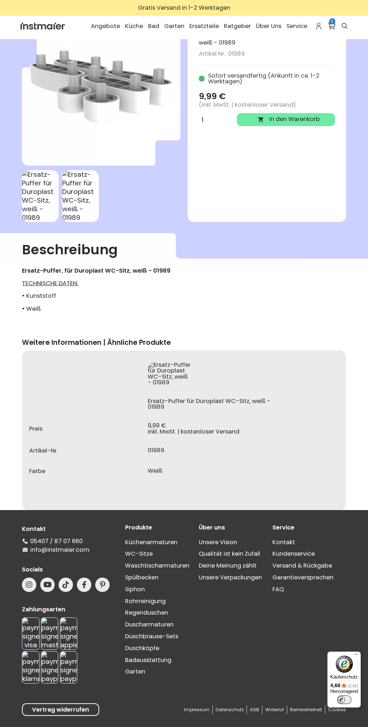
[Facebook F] (84, 585)
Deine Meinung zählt (228, 565)
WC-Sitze (139, 554)
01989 (156, 450)
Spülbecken (141, 577)
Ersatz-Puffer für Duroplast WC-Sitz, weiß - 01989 (209, 404)
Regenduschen (146, 612)
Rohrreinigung (145, 601)
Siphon (135, 589)
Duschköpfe (142, 648)
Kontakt (283, 542)
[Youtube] (47, 585)
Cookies (337, 710)
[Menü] (356, 656)
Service (283, 527)
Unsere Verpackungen (230, 577)
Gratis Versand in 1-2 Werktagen (184, 8)
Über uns (212, 527)
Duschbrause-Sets (151, 636)
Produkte (138, 527)
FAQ (278, 589)
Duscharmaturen (149, 624)
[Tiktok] (66, 585)
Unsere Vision (218, 542)
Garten (135, 671)
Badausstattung (148, 660)
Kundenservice (293, 554)
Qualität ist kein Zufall (229, 554)
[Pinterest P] (102, 585)
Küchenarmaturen (151, 542)
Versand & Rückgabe (302, 565)
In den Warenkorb (289, 119)
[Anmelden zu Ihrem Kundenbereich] (318, 26)
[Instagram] (29, 585)
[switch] (344, 699)
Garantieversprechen (303, 577)
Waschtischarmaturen (157, 565)
